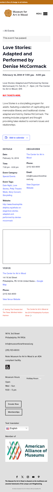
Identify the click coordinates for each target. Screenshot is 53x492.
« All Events (8, 30)
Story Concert (15, 191)
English (13, 428)
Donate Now (13, 404)
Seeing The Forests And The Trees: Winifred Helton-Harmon (13, 312)
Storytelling (7, 195)
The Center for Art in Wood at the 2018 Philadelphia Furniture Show (37, 312)
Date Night (7, 185)
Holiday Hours (32, 378)
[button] (39, 13)
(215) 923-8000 (12, 350)
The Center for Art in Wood (14, 273)
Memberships (13, 412)
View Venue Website (11, 299)
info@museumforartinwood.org (19, 344)
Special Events (9, 176)
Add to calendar (16, 137)
